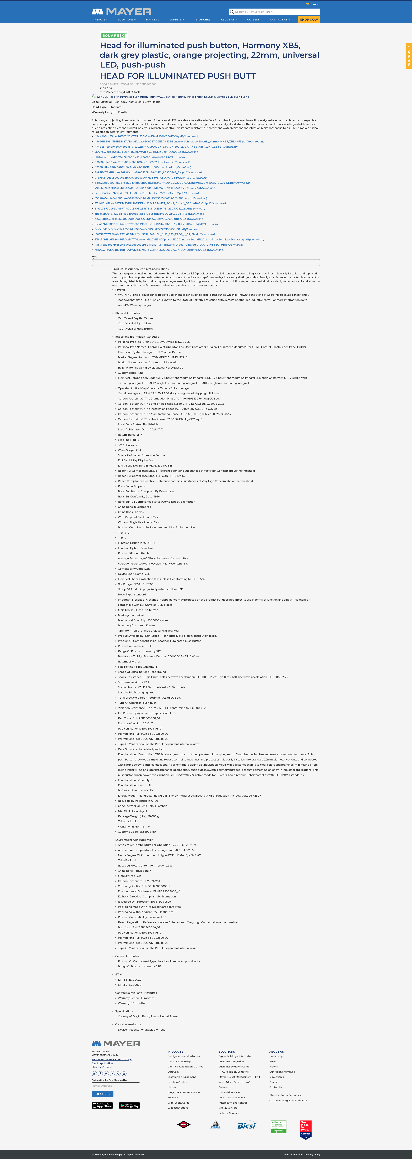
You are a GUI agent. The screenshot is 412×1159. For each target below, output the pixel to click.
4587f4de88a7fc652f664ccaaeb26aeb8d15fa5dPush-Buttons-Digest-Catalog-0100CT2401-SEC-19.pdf (169, 244)
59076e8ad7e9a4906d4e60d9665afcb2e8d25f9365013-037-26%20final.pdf (151, 198)
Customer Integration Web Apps (288, 1100)
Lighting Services (229, 1113)
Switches (173, 1097)
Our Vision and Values (282, 1071)
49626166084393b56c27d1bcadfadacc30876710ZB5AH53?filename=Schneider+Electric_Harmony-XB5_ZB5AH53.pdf (179, 141)
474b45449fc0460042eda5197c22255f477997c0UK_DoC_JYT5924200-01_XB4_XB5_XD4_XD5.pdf (166, 146)
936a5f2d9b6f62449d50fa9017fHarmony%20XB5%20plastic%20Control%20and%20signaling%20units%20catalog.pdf (179, 239)
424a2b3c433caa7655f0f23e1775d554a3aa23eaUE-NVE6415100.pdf (146, 136)
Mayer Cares (276, 1077)
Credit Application (102, 1063)
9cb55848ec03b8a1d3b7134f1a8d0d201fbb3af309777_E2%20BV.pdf (147, 193)
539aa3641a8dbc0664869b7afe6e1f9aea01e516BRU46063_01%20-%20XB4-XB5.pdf (156, 224)
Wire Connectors (178, 1107)
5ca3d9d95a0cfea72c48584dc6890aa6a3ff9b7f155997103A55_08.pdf (147, 229)
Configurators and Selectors (184, 1056)
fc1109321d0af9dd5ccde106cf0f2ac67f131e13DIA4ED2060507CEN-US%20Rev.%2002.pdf (159, 249)
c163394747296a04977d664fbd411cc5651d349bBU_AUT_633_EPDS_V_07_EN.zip (155, 234)
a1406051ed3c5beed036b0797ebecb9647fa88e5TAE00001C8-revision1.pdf (151, 177)
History (273, 1066)
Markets (152, 19)
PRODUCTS (175, 1051)
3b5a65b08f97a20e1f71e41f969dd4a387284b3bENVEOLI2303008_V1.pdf (150, 213)
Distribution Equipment (182, 1077)
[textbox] (274, 12)
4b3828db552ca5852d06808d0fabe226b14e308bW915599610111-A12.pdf (149, 218)
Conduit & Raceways (180, 1061)
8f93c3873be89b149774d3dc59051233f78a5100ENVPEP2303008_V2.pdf (150, 208)
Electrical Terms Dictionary (285, 1095)
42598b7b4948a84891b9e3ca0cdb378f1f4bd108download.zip (143, 167)
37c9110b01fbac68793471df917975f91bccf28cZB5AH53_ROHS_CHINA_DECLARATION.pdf (160, 203)
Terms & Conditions (292, 1154)
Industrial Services (229, 1092)
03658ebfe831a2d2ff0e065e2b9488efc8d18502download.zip (142, 162)
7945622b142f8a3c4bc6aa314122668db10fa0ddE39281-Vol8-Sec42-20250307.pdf (155, 188)
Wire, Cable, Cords (178, 1102)
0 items (314, 4)
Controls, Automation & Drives (185, 1066)
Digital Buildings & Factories (235, 1056)
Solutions (126, 19)
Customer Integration (231, 1061)
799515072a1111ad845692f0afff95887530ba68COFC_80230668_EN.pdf (148, 172)
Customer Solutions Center (234, 1066)
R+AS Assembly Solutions (234, 1071)
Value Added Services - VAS (234, 1082)
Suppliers (177, 19)
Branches (203, 19)
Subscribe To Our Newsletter (110, 1080)
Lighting (173, 1082)
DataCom (173, 1071)
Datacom (224, 1087)
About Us (228, 19)
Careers (253, 19)
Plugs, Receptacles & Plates (184, 1092)
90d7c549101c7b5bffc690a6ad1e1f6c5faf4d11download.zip (140, 157)
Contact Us (279, 19)
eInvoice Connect (102, 1067)
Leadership (276, 1056)
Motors (172, 1087)
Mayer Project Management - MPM (239, 1077)
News (272, 1061)
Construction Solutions (232, 1097)
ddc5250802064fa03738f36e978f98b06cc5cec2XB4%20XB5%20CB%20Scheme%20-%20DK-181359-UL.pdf (172, 182)
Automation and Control (233, 1102)
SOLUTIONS (227, 1051)
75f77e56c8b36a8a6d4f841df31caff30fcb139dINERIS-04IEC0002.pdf (147, 151)
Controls (183, 1082)
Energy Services (228, 1107)
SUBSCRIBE (103, 1094)
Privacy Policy (312, 1154)
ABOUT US (276, 1051)
